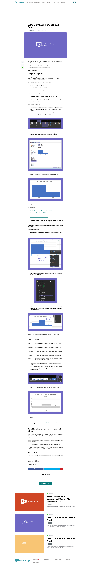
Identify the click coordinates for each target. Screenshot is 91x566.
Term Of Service (46, 559)
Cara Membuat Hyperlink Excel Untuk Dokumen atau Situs (42, 215)
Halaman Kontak (36, 562)
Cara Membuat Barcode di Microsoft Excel (39, 217)
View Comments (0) (45, 483)
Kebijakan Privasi (58, 559)
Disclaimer (68, 559)
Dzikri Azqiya (31, 30)
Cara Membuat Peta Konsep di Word (61, 518)
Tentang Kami (35, 559)
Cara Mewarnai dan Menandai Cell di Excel (39, 212)
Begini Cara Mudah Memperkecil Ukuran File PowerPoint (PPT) (58, 499)
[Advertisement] (45, 12)
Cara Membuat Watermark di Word (61, 539)
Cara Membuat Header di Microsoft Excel (46, 423)
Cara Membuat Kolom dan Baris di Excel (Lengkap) (41, 210)
